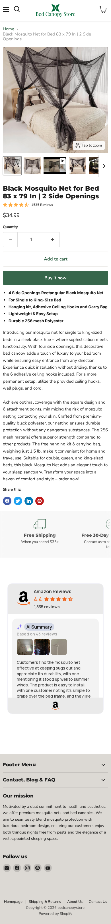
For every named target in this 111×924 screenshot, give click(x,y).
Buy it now (55, 278)
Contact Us (98, 901)
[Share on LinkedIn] (28, 501)
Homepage (13, 901)
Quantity (10, 227)
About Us (75, 901)
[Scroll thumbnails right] (103, 166)
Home (8, 29)
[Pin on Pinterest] (39, 501)
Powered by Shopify (55, 913)
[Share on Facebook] (7, 501)
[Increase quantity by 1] (52, 239)
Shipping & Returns (45, 901)
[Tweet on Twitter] (18, 501)
